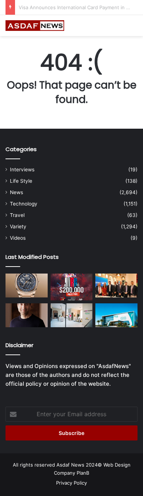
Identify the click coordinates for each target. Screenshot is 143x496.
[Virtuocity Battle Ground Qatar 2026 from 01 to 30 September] (72, 287)
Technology (23, 204)
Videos (18, 238)
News (16, 192)
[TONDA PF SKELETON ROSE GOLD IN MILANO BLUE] (27, 285)
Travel (17, 215)
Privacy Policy (71, 483)
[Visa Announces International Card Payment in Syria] (116, 285)
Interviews (22, 169)
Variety (18, 226)
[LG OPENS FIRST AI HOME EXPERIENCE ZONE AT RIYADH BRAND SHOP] (72, 315)
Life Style (21, 181)
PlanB (83, 473)
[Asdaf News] (35, 25)
